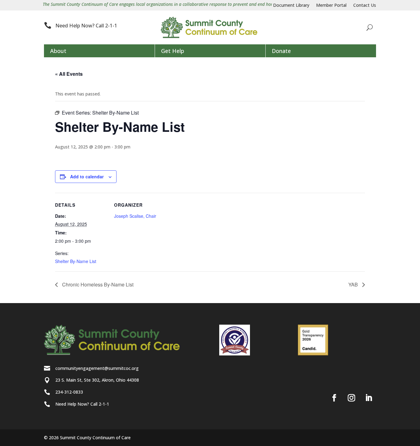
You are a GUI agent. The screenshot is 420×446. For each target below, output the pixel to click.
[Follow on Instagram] (351, 398)
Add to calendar (87, 176)
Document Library (291, 5)
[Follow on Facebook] (334, 398)
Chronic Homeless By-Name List (97, 284)
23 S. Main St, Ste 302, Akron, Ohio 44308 (97, 380)
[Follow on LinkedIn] (368, 398)
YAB (353, 284)
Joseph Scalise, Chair (135, 216)
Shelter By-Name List (75, 261)
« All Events (69, 73)
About (58, 51)
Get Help (172, 51)
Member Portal (331, 5)
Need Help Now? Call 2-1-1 (86, 25)
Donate (281, 51)
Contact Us (364, 5)
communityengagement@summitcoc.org (97, 368)
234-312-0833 (69, 392)
